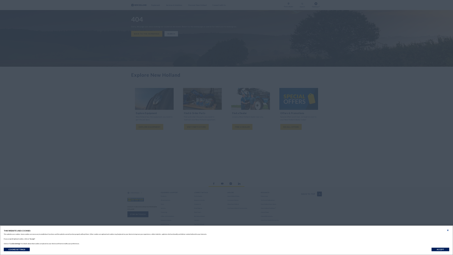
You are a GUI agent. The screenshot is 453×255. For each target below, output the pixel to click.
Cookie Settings (16, 249)
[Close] (447, 230)
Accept (440, 249)
